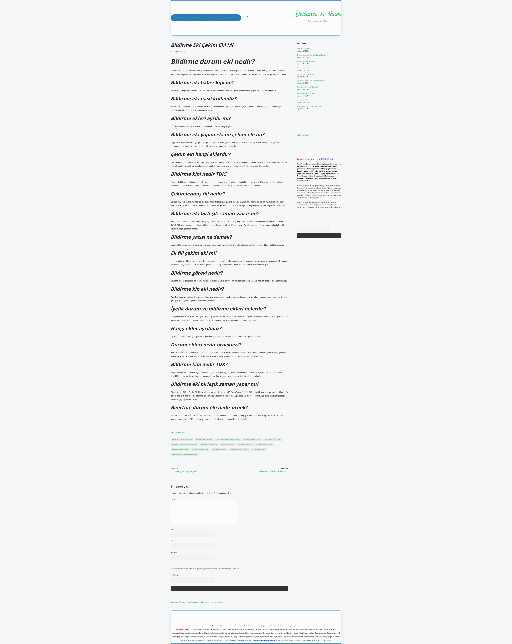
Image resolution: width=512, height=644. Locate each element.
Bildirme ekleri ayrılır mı (209, 444)
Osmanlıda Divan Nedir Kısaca (272, 472)
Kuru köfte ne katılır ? (304, 49)
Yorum (173, 499)
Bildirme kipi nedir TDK (264, 444)
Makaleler (180, 432)
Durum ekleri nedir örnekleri (239, 450)
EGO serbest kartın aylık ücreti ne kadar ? (310, 106)
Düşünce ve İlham (318, 14)
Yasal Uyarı (213, 18)
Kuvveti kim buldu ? (303, 68)
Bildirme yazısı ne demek (180, 450)
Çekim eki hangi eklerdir (200, 450)
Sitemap (219, 602)
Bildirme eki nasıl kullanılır (272, 439)
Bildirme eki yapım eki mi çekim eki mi (184, 444)
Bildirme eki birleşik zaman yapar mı (227, 439)
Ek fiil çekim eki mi (259, 450)
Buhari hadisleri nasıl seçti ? (306, 93)
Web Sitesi (174, 553)
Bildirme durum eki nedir (204, 439)
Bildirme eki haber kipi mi (252, 439)
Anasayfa (178, 18)
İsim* (172, 529)
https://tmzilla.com (178, 602)
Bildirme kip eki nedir (245, 444)
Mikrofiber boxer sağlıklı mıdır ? (307, 87)
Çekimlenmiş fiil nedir (219, 450)
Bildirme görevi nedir (227, 444)
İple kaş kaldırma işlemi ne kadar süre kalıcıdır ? (312, 55)
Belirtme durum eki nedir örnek (182, 439)
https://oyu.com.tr (208, 602)
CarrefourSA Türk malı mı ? (306, 74)
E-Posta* (173, 541)
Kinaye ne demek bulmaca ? (306, 61)
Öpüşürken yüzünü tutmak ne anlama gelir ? (311, 81)
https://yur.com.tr (194, 602)
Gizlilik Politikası (195, 18)
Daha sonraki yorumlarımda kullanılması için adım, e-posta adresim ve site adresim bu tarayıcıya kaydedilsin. (205, 569)
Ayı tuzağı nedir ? (302, 100)
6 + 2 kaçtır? (175, 575)
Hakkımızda (230, 18)
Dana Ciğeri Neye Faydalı (184, 472)
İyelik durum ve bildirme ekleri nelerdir (184, 455)
